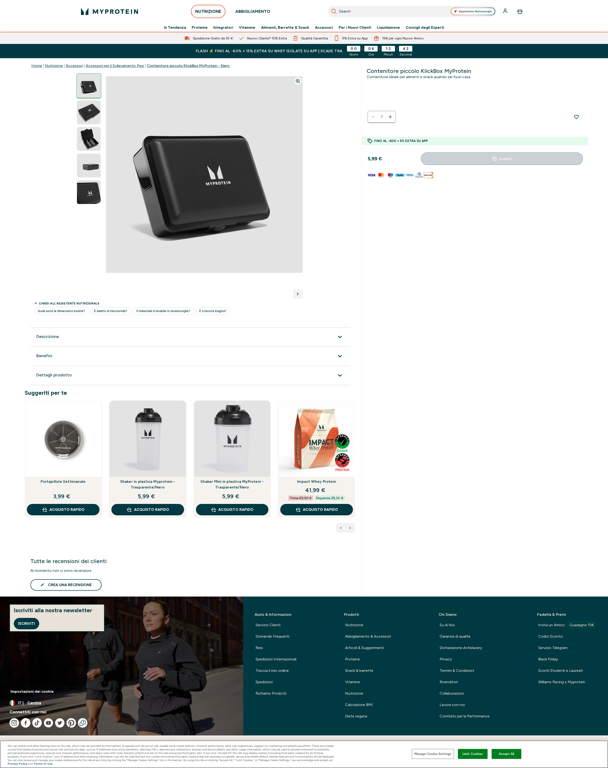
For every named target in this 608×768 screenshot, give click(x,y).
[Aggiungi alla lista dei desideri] (576, 116)
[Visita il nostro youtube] (48, 723)
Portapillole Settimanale (63, 481)
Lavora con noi (452, 705)
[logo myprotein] (109, 11)
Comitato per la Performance (464, 716)
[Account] (506, 11)
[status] (381, 117)
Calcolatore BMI (359, 705)
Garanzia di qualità (455, 636)
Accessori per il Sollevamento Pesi (115, 66)
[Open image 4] (88, 165)
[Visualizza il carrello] (520, 11)
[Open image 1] (88, 85)
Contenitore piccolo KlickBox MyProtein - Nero (188, 66)
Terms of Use (43, 763)
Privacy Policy (17, 763)
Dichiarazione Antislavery (461, 648)
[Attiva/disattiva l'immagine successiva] (298, 294)
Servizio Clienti (268, 625)
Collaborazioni (452, 693)
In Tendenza (175, 27)
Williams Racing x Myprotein (561, 682)
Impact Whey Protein (316, 481)
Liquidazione (388, 27)
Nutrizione (54, 66)
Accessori (324, 27)
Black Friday (548, 659)
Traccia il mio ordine (272, 670)
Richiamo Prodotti (271, 693)
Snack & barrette (359, 670)
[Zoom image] (298, 81)
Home (36, 66)
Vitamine (247, 27)
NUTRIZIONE (208, 11)
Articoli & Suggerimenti (364, 648)
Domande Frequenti (272, 636)
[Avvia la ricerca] (334, 11)
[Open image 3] (88, 139)
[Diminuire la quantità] (373, 117)
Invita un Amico (566, 625)
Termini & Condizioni (457, 670)
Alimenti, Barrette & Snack (285, 27)
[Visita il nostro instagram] (14, 723)
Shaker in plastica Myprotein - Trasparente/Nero (147, 484)
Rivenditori (449, 682)
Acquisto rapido (67, 509)
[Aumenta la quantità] (390, 117)
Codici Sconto (550, 636)
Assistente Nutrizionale (475, 11)
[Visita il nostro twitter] (60, 723)
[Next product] (350, 528)
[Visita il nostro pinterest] (71, 723)
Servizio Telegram (553, 648)
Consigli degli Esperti (425, 27)
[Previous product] (341, 528)
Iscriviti (26, 623)
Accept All (506, 754)
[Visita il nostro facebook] (25, 723)
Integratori (223, 27)
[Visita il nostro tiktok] (37, 723)
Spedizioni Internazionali (276, 659)
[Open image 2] (88, 112)
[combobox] (412, 11)
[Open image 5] (88, 192)
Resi (259, 648)
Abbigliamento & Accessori (368, 636)
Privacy (446, 659)
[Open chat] (82, 723)
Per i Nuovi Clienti (355, 27)
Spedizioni (264, 682)
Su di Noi (447, 625)
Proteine (200, 27)
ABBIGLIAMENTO (252, 11)
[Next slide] (354, 469)
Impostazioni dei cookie (32, 691)
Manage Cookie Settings (432, 754)
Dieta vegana (356, 716)
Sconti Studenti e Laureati (560, 670)
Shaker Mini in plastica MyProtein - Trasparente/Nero (232, 484)
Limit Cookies (473, 754)
